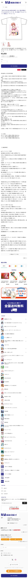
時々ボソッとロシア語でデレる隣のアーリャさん (13, 356)
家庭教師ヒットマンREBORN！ (10, 385)
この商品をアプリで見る (14, 254)
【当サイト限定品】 (8, 466)
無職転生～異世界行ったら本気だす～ (12, 459)
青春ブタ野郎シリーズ (8, 415)
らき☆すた (6, 344)
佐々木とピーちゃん (8, 403)
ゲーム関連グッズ (8, 337)
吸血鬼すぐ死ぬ (7, 396)
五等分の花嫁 (7, 400)
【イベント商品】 (8, 474)
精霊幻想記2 (6, 418)
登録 (24, 502)
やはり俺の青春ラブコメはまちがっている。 (13, 322)
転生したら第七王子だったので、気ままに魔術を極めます (13, 363)
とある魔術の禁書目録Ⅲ (9, 333)
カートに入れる (14, 66)
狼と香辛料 (6, 381)
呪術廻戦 (6, 411)
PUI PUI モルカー (7, 448)
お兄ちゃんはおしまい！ (9, 370)
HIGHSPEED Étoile (8, 440)
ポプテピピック (7, 455)
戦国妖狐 (6, 422)
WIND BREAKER (7, 378)
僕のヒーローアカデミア (9, 451)
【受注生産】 (7, 477)
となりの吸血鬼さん (8, 433)
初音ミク (6, 444)
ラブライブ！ (7, 462)
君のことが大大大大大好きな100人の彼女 (12, 392)
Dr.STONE (6, 367)
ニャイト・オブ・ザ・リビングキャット (12, 330)
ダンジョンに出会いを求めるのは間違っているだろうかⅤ (13, 426)
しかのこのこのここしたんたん (10, 407)
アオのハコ (6, 374)
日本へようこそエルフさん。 (10, 437)
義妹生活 (6, 389)
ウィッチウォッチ (8, 359)
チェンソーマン (7, 429)
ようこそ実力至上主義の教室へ (10, 348)
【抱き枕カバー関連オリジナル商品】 (12, 470)
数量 (2, 59)
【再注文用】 (7, 481)
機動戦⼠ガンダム (8, 319)
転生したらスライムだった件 (10, 326)
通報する (25, 258)
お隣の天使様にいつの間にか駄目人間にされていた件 (13, 341)
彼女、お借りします (8, 352)
